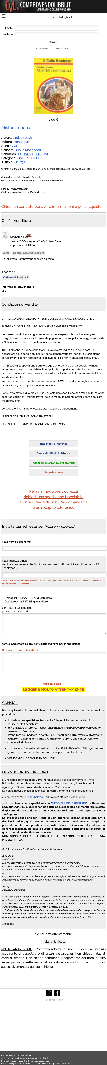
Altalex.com (8, 923)
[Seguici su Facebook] (57, 995)
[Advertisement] (53, 1019)
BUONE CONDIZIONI (33, 154)
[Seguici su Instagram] (49, 995)
